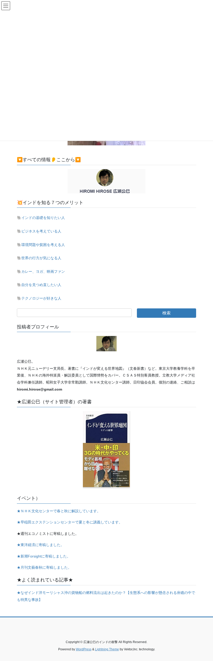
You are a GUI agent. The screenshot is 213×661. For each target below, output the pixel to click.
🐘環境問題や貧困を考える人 (41, 245)
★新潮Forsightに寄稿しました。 (43, 556)
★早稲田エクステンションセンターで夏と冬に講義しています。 (69, 522)
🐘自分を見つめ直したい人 (39, 285)
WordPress (83, 649)
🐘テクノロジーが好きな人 (39, 298)
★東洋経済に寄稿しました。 (40, 545)
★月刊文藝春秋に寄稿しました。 (44, 567)
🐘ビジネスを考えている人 (39, 231)
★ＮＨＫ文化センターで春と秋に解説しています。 (59, 511)
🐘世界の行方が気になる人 (39, 258)
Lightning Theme (107, 649)
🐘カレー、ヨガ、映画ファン (41, 271)
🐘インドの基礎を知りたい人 (41, 218)
